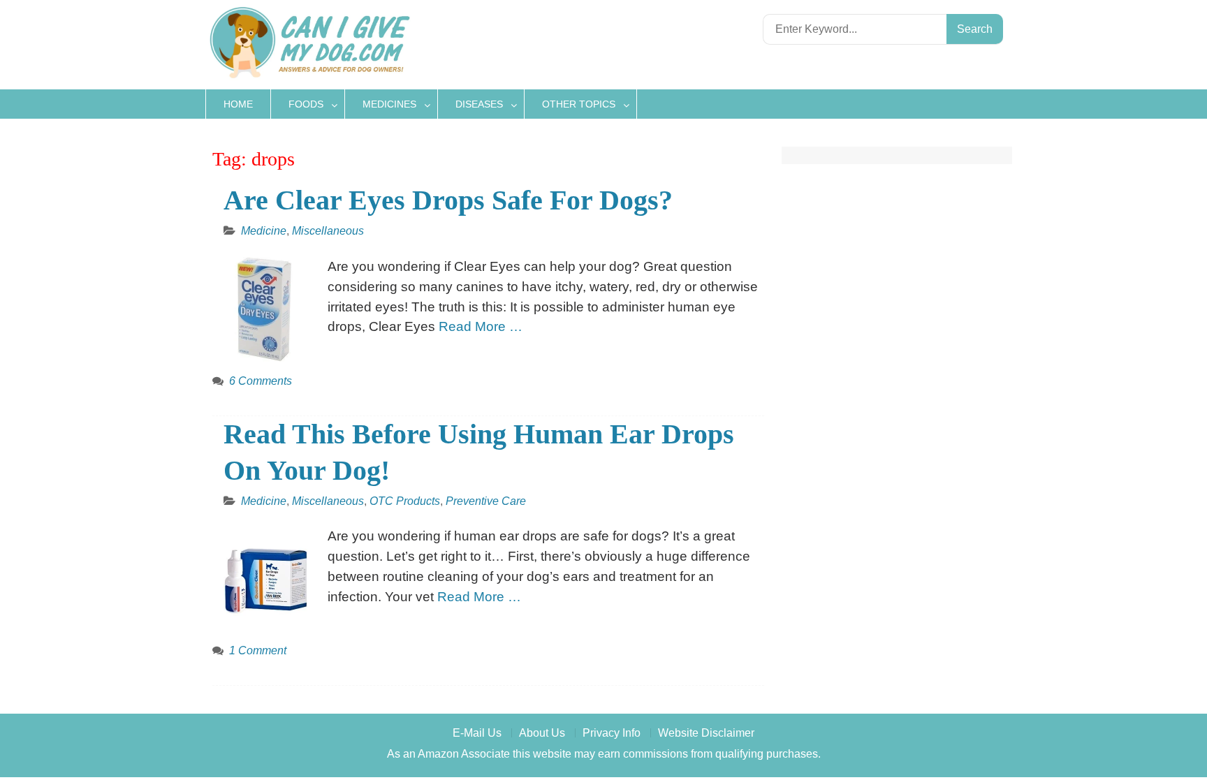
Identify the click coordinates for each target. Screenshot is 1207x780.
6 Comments (260, 381)
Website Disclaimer (706, 732)
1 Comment (257, 650)
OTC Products (405, 501)
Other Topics (578, 104)
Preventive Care (486, 501)
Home (238, 104)
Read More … (480, 326)
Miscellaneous (328, 231)
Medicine (263, 231)
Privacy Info (612, 732)
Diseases (479, 104)
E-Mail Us (477, 732)
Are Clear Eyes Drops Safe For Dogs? (448, 200)
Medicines (389, 104)
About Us (542, 732)
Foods (305, 104)
